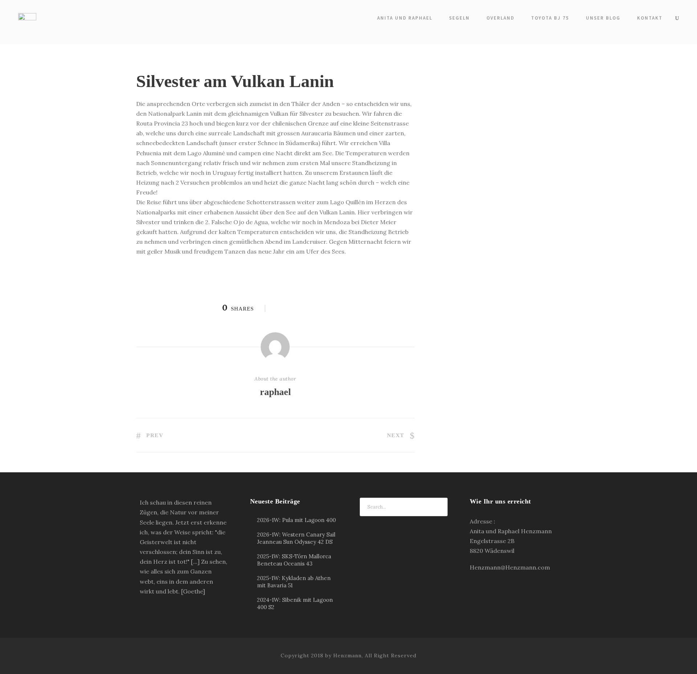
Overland (500, 18)
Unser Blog (603, 18)
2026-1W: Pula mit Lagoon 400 (296, 520)
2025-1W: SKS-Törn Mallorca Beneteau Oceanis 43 (294, 560)
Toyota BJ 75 (550, 18)
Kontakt (650, 18)
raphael (275, 392)
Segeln (459, 18)
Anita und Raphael (404, 18)
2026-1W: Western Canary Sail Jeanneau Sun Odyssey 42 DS (296, 538)
